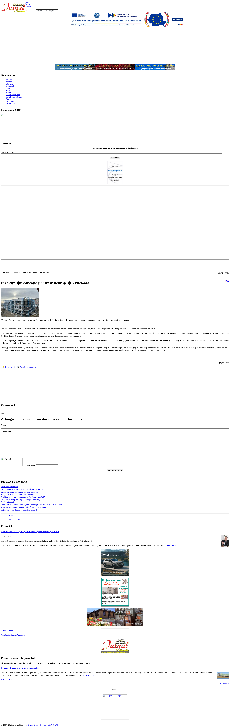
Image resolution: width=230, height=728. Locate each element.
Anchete (9, 82)
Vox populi (10, 86)
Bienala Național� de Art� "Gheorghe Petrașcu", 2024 (22, 500)
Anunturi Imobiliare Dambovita (13, 635)
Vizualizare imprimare (27, 367)
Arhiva (27, 4)
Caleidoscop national (14, 97)
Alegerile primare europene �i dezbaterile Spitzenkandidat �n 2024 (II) (30, 532)
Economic (9, 93)
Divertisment (10, 101)
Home (27, 2)
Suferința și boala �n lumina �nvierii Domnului (19, 492)
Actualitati (10, 80)
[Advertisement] (115, 46)
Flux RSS (31, 11)
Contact (28, 6)
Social (8, 90)
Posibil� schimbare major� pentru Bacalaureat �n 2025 (23, 497)
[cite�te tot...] (170, 545)
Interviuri (9, 84)
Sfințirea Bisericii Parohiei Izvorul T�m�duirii (19, 494)
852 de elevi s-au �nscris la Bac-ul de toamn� (19, 510)
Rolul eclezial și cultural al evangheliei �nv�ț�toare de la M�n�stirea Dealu (31, 505)
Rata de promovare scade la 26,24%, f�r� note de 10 (22, 489)
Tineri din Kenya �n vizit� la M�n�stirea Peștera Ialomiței (24, 507)
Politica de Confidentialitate (11, 520)
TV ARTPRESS (12, 103)
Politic (8, 88)
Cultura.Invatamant (13, 95)
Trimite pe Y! (10, 367)
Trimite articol (223, 683)
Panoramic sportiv (12, 99)
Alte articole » (6, 679)
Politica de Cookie (8, 515)
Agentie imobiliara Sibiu (10, 631)
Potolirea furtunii (7, 502)
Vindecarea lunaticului (9, 487)
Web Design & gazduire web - (41, 725)
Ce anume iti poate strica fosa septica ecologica (20, 668)
